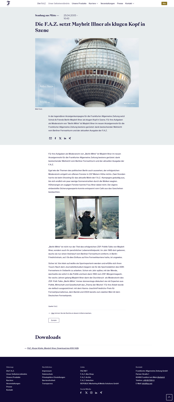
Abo (164, 3)
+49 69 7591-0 (148, 380)
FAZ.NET (83, 371)
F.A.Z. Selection (87, 380)
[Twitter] (87, 393)
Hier (52, 313)
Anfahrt (161, 377)
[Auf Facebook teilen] (55, 138)
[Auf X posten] (59, 138)
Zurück (53, 320)
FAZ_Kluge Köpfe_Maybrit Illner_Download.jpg (53, 348)
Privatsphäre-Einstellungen (53, 377)
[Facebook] (82, 393)
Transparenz (47, 383)
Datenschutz (47, 374)
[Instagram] (92, 393)
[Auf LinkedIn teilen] (64, 138)
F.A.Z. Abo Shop (87, 374)
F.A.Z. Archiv (85, 377)
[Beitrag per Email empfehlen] (50, 138)
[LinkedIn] (96, 393)
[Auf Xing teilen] (69, 138)
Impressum (47, 371)
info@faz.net (147, 383)
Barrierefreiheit (48, 380)
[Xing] (101, 393)
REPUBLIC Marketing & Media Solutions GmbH (99, 383)
